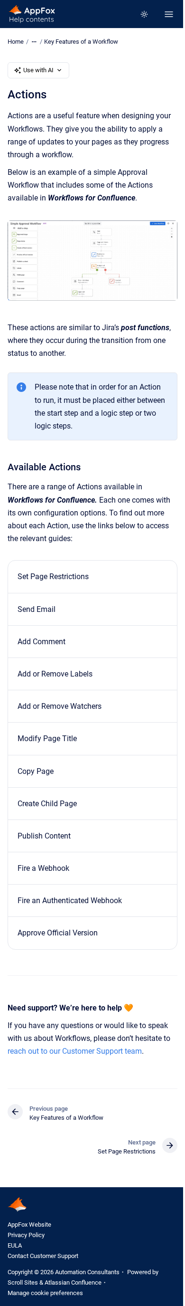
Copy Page (36, 771)
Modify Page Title (47, 738)
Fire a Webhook (43, 868)
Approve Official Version (58, 932)
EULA (15, 1245)
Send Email (37, 609)
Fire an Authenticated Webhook (70, 900)
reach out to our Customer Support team (75, 1051)
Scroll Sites (23, 1282)
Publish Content (44, 835)
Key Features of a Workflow (81, 41)
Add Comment (41, 641)
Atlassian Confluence (73, 1282)
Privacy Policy (26, 1235)
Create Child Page (47, 803)
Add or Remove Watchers (60, 706)
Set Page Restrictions (53, 576)
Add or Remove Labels (55, 673)
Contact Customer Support (43, 1255)
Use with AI (38, 70)
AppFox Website (29, 1224)
